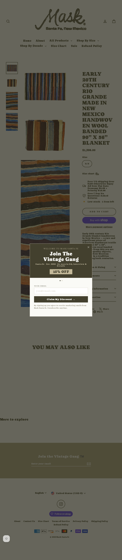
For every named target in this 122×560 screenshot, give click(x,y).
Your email (40, 286)
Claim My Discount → (61, 299)
